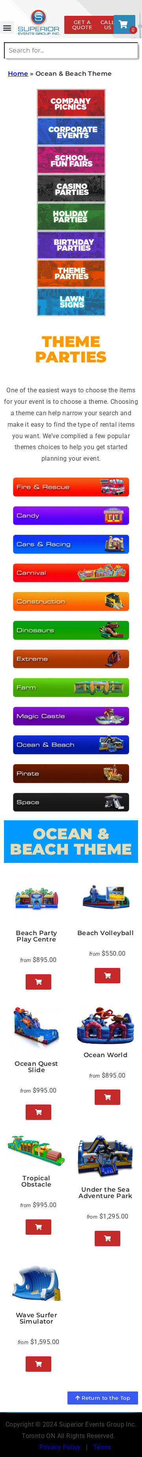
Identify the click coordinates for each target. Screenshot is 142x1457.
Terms (102, 1447)
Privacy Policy (60, 1447)
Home (18, 73)
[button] (6, 27)
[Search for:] (71, 50)
